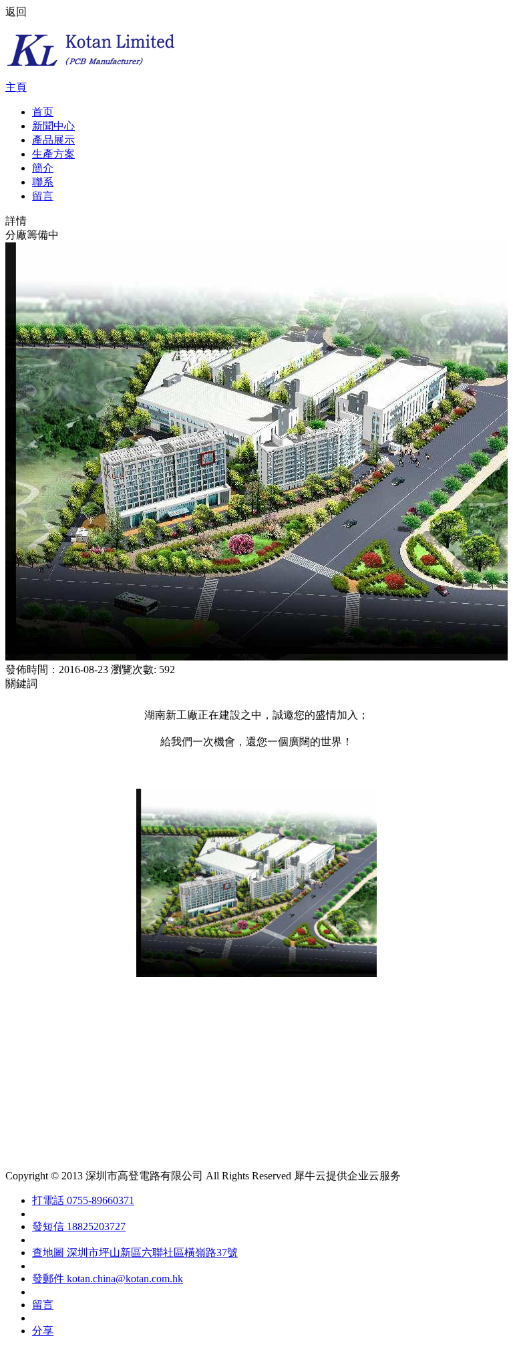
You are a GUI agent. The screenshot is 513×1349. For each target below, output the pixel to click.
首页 (42, 112)
